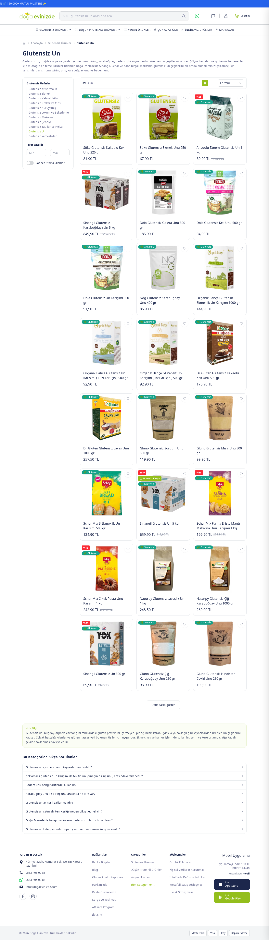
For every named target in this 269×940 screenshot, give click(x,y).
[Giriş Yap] (226, 16)
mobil (246, 873)
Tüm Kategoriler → (143, 884)
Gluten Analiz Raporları (107, 877)
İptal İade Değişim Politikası (188, 877)
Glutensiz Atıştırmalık (43, 89)
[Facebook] (22, 896)
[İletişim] (213, 16)
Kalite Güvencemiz (104, 892)
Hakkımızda (99, 884)
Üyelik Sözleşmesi (181, 892)
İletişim (97, 914)
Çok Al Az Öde (168, 29)
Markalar (226, 29)
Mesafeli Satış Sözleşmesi (186, 884)
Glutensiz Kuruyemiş (42, 108)
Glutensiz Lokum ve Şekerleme (49, 112)
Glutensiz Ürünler (53, 29)
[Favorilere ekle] (128, 98)
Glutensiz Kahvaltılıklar (44, 98)
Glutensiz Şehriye (40, 122)
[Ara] (183, 16)
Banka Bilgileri (101, 862)
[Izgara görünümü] (205, 83)
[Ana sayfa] (24, 43)
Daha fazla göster (163, 705)
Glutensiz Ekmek (39, 93)
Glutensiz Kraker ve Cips (45, 103)
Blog (95, 870)
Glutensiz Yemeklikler (43, 136)
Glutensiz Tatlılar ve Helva (46, 126)
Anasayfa (37, 43)
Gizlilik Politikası (180, 862)
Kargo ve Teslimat (104, 899)
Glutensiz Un (37, 131)
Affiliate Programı (103, 907)
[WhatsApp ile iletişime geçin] (197, 16)
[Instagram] (33, 896)
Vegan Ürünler (139, 29)
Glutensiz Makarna (41, 117)
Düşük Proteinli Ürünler (98, 29)
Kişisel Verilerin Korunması (187, 870)
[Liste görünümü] (212, 83)
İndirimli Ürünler (198, 29)
